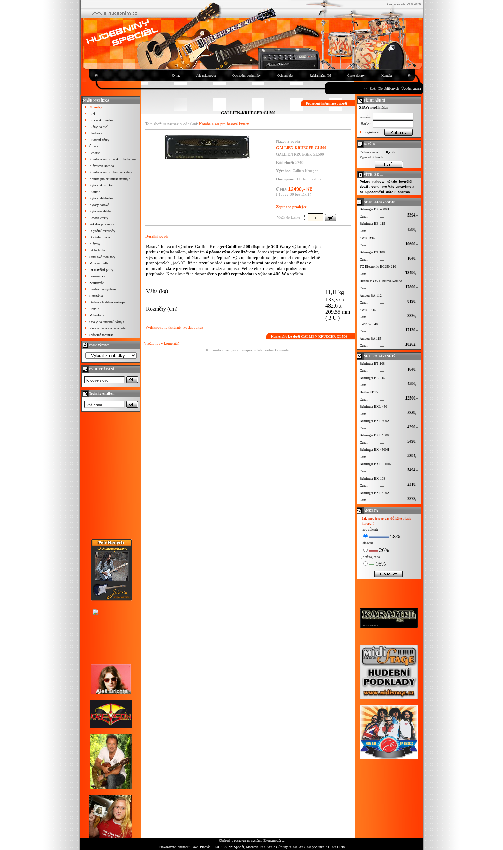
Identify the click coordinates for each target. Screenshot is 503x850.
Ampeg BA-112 (371, 295)
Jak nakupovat (206, 75)
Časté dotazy (356, 75)
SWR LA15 (368, 310)
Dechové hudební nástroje (107, 302)
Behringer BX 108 (372, 478)
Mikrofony (96, 315)
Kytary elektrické (101, 198)
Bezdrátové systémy (103, 289)
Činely (94, 146)
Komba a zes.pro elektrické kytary (112, 159)
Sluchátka (96, 296)
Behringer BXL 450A (374, 493)
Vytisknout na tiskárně (163, 327)
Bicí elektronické (101, 120)
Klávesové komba (101, 166)
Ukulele (94, 192)
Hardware (95, 133)
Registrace (371, 132)
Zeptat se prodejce (291, 207)
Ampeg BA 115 (370, 338)
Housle (94, 309)
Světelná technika (101, 335)
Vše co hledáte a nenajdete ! (108, 328)
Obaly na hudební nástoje (106, 322)
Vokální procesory (101, 224)
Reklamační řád (320, 75)
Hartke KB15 (369, 392)
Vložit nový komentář (161, 343)
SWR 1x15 (367, 238)
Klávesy (94, 244)
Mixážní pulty (99, 263)
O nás (176, 75)
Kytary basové (99, 205)
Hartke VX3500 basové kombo (381, 281)
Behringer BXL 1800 (374, 435)
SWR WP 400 (369, 324)
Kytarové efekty (100, 211)
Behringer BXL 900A (374, 421)
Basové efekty (98, 218)
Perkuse (94, 153)
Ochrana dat (285, 75)
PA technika (97, 250)
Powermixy (97, 276)
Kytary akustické (100, 185)
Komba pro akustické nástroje (109, 179)
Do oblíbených (388, 88)
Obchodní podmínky (246, 75)
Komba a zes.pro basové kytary (110, 172)
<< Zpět (370, 88)
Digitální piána (99, 237)
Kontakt (386, 75)
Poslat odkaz (193, 327)
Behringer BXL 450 (373, 406)
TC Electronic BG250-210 (378, 267)
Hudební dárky (99, 140)
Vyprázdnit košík (371, 157)
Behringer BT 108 (372, 252)
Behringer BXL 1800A (375, 464)
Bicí (92, 114)
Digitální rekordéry (102, 231)
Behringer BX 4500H (374, 209)
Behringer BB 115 (372, 223)
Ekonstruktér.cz (273, 840)
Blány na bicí (98, 127)
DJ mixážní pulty (101, 270)
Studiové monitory (102, 257)
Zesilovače (96, 283)
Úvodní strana (411, 88)
